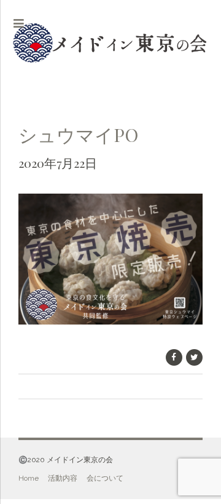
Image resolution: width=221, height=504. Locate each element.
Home (28, 478)
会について (105, 478)
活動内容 (62, 478)
